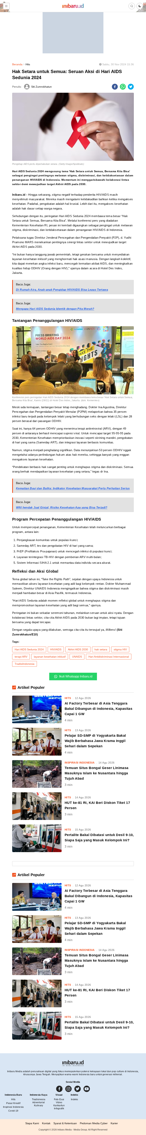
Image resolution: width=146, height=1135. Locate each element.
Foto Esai (59, 1099)
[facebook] (115, 87)
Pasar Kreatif (13, 1103)
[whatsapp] (123, 87)
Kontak (46, 1123)
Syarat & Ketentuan (65, 1123)
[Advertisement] (73, 29)
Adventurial (38, 1102)
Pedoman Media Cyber (94, 1123)
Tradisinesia (38, 1099)
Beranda (17, 64)
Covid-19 (13, 1110)
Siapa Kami (32, 1123)
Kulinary (38, 1105)
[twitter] (131, 87)
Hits (27, 64)
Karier (114, 1123)
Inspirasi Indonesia (13, 1107)
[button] (139, 6)
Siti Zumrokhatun (41, 86)
